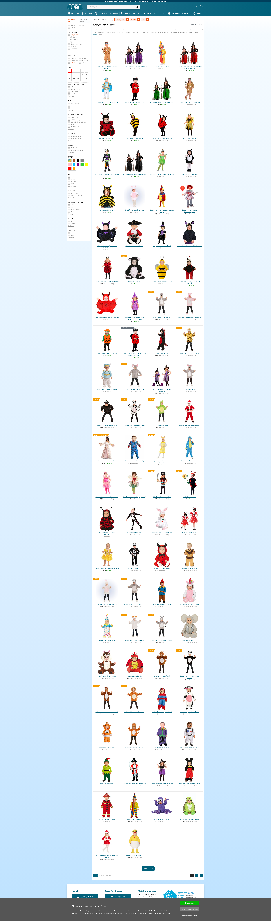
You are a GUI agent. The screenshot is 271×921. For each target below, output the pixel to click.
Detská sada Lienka (189, 497)
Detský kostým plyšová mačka (189, 174)
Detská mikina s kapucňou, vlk (162, 318)
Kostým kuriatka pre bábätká (134, 855)
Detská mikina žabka (162, 425)
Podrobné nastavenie (189, 909)
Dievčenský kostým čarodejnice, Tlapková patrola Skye (134, 318)
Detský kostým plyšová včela (134, 138)
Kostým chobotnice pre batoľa (162, 819)
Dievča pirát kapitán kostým (162, 497)
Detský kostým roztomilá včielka (162, 282)
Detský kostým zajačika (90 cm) (162, 533)
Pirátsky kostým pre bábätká (134, 246)
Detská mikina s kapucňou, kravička (134, 425)
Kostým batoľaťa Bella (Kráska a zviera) (107, 569)
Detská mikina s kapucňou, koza (134, 640)
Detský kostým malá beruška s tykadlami (106, 533)
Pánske (83, 58)
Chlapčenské (85, 60)
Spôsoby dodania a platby (147, 895)
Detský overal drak (162, 353)
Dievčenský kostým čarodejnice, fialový (134, 67)
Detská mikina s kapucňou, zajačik (107, 604)
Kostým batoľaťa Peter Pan (107, 784)
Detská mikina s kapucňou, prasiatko (189, 318)
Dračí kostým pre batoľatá (134, 676)
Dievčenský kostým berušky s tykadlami (107, 282)
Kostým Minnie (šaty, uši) (189, 533)
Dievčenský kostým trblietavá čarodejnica (162, 390)
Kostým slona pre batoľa (189, 640)
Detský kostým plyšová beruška (162, 138)
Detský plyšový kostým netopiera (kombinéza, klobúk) (107, 247)
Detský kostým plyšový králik (134, 210)
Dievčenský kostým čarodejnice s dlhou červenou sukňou (190, 67)
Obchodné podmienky (145, 897)
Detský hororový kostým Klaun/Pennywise (189, 211)
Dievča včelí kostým (189, 138)
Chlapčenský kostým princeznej (107, 389)
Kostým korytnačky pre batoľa (189, 819)
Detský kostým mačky (134, 282)
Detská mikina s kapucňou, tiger (189, 353)
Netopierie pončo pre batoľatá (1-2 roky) (189, 246)
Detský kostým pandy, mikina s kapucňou (189, 677)
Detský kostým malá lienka (107, 138)
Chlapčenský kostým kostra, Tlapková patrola (107, 175)
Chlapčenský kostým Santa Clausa (189, 425)
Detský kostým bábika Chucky (134, 461)
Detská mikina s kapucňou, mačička (134, 604)
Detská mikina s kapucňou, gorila (107, 425)
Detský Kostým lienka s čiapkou (134, 103)
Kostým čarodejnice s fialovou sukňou (162, 784)
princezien (198, 30)
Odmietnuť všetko (189, 915)
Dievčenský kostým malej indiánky (189, 103)
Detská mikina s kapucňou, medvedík (107, 712)
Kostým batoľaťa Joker (162, 748)
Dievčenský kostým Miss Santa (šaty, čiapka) (107, 856)
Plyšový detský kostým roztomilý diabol (107, 318)
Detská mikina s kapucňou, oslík (162, 640)
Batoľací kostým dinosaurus (189, 461)
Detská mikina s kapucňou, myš (189, 389)
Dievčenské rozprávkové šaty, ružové (107, 497)
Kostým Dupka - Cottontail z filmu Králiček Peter (161, 462)
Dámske (73, 58)
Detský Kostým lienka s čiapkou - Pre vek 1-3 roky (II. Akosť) (134, 354)
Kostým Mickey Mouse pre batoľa (189, 784)
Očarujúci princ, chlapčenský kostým (107, 103)
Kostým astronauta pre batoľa (189, 748)
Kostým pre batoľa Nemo (107, 748)
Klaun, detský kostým (162, 67)
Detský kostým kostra (134, 569)
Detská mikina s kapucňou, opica (134, 712)
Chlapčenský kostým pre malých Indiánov (107, 67)
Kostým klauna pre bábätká (106, 640)
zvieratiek (181, 30)
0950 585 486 (87, 897)
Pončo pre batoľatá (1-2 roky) (107, 210)
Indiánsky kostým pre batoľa (189, 569)
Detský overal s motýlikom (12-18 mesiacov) (189, 283)
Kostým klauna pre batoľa (134, 819)
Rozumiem (189, 903)
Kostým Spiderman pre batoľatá (162, 712)
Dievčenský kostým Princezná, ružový (106, 461)
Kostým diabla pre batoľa (162, 569)
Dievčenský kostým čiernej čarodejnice (134, 174)
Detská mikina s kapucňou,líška (162, 676)
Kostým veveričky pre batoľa (107, 676)
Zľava (198, 14)
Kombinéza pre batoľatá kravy (189, 712)
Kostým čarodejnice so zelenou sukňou (162, 103)
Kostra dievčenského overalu (134, 533)
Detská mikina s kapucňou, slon (134, 389)
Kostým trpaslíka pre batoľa (162, 604)
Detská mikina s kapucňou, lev (134, 748)
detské (95, 35)
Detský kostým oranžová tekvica (107, 353)
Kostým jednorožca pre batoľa (189, 604)
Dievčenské (74, 60)
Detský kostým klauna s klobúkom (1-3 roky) (162, 211)
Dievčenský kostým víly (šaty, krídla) (134, 497)
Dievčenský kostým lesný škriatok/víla (162, 174)
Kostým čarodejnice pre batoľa (162, 246)
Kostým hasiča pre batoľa (107, 819)
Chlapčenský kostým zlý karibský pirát (134, 784)
